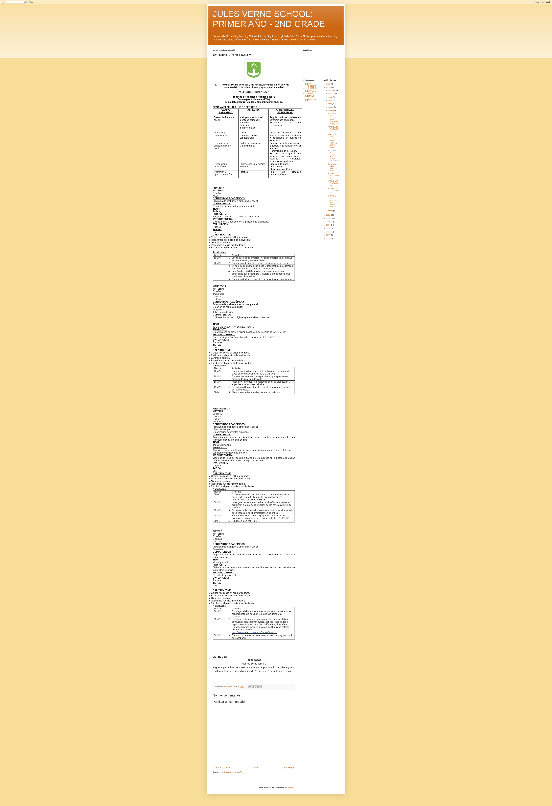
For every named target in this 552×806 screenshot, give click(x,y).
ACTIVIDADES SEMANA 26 (333, 129)
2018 (328, 87)
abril (330, 104)
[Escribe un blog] (252, 686)
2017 (328, 215)
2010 (328, 239)
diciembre (332, 90)
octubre (331, 94)
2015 (328, 222)
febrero (331, 110)
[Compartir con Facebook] (258, 686)
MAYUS (311, 96)
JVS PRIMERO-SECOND (312, 86)
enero (330, 211)
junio (330, 97)
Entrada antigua (287, 768)
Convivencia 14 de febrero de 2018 (333, 167)
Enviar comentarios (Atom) (234, 772)
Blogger (290, 787)
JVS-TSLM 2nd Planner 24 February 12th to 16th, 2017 (333, 201)
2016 (328, 218)
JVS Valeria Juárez (312, 92)
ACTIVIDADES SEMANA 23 (333, 191)
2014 (328, 225)
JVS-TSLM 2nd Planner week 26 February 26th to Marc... (332, 141)
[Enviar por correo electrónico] (249, 686)
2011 (328, 235)
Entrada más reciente (221, 768)
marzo (331, 107)
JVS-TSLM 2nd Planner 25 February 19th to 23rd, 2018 (333, 155)
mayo (330, 100)
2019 (328, 84)
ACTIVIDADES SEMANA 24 (333, 183)
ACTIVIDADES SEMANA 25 (333, 176)
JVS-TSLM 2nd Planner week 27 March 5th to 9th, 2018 (333, 118)
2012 (328, 232)
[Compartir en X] (255, 686)
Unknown (312, 100)
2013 (328, 229)
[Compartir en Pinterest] (260, 686)
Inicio (256, 768)
